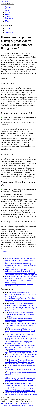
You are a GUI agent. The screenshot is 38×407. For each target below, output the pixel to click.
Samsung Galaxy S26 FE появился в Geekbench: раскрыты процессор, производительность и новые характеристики (21, 336)
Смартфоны (9, 18)
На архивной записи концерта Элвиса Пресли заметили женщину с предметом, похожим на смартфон (20, 341)
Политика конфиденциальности (21, 403)
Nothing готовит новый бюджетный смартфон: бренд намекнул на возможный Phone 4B (21, 277)
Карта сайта (5, 403)
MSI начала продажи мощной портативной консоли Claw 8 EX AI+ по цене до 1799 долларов (20, 260)
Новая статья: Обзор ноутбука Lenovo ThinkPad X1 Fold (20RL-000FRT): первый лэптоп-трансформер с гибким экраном (19, 361)
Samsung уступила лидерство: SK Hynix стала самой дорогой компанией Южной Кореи (20, 325)
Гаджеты (8, 7)
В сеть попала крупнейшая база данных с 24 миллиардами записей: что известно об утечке (21, 274)
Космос (7, 14)
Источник (4, 251)
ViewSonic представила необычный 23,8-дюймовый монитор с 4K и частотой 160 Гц (20, 270)
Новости (8, 16)
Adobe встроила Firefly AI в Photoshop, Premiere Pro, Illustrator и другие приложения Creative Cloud (20, 265)
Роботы (7, 21)
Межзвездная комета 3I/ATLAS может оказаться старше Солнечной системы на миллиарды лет (20, 347)
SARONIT (4, 2)
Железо (7, 9)
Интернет (8, 12)
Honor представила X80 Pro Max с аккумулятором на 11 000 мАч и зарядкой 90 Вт (20, 330)
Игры (7, 11)
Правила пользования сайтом (11, 405)
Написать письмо (28, 405)
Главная (7, 28)
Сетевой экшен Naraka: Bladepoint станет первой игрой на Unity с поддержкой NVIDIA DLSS (21, 356)
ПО (6, 20)
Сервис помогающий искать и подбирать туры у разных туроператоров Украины (21, 352)
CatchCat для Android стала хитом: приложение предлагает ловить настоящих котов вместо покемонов (20, 320)
